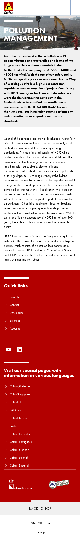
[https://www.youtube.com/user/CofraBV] (8, 349)
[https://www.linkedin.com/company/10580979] (19, 349)
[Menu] (75, 7)
